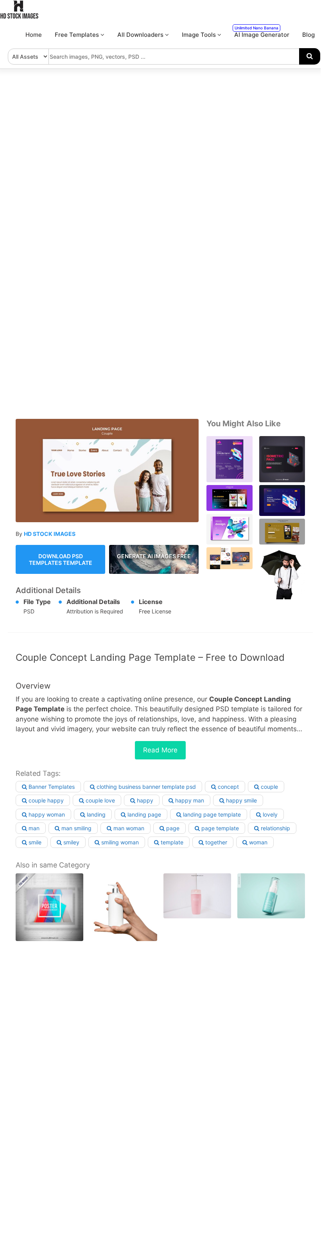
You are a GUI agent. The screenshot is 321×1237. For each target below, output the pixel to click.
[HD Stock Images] (19, 17)
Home (33, 34)
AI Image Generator (261, 31)
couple (268, 786)
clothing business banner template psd (145, 786)
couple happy (45, 800)
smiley (70, 842)
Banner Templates (51, 786)
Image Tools (199, 34)
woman (257, 842)
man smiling (75, 828)
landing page (143, 814)
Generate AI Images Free (154, 556)
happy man (189, 800)
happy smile (240, 800)
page (172, 828)
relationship (274, 828)
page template (219, 828)
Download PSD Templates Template (60, 559)
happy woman (46, 814)
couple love (99, 800)
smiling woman (119, 842)
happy (144, 800)
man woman (128, 828)
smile (34, 842)
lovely (269, 814)
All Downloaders (141, 34)
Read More (160, 750)
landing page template (211, 814)
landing (95, 814)
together (215, 842)
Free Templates (77, 34)
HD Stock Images (49, 533)
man (33, 828)
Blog (308, 34)
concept (227, 786)
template (171, 842)
